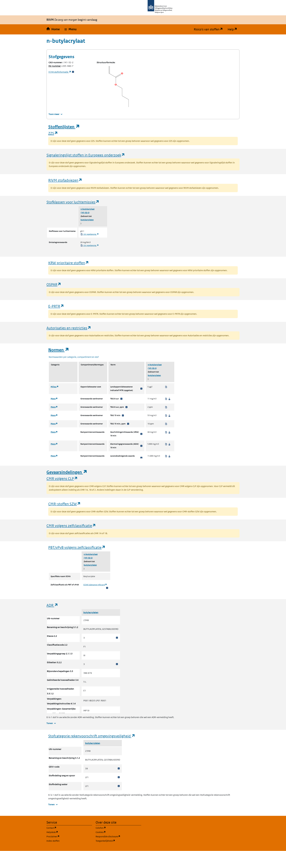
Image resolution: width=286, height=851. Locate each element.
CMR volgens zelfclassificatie (71, 525)
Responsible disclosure (118, 836)
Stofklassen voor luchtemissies (72, 202)
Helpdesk (66, 832)
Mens (54, 398)
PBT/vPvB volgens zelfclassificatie (76, 547)
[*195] (126, 407)
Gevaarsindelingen (66, 472)
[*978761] (117, 637)
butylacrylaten (87, 220)
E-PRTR (56, 306)
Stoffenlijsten (64, 126)
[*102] (141, 388)
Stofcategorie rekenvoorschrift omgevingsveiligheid (91, 736)
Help (234, 29)
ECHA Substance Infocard (95, 584)
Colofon (115, 827)
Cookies (115, 832)
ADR (52, 605)
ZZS (53, 133)
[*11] (123, 415)
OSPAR (53, 284)
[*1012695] (118, 786)
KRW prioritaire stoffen (68, 263)
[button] (70, 29)
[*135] (141, 458)
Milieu (55, 386)
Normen (58, 350)
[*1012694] (118, 777)
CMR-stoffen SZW (64, 504)
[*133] (141, 434)
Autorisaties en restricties (68, 328)
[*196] (128, 424)
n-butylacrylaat (87, 209)
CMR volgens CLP (62, 478)
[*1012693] (118, 768)
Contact (65, 827)
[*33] (73, 72)
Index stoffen (53, 840)
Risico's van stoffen (209, 29)
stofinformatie (60, 72)
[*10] (121, 399)
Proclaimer (67, 836)
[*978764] (117, 664)
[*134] (141, 446)
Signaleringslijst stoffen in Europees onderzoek (85, 155)
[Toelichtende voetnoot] (107, 588)
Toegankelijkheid (118, 840)
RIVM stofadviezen (65, 180)
